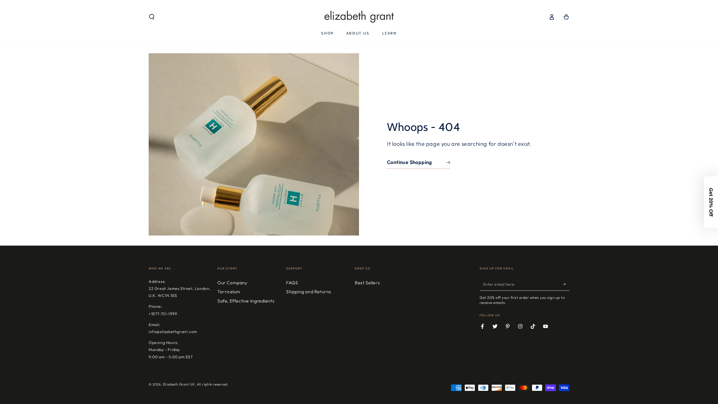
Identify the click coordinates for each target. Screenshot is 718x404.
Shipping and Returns (308, 291)
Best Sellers (367, 282)
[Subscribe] (566, 284)
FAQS (292, 282)
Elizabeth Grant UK (179, 384)
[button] (151, 17)
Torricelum (228, 291)
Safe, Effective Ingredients (245, 301)
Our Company (232, 282)
